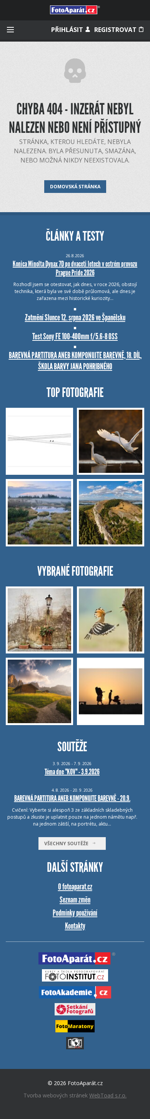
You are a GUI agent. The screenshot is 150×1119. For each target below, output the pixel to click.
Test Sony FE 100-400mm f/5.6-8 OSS (75, 336)
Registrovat (116, 29)
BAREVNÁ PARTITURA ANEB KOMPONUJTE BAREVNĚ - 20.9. (72, 798)
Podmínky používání (75, 913)
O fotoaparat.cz (75, 886)
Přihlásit (68, 29)
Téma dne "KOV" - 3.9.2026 (72, 771)
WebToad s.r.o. (108, 1095)
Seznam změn (75, 900)
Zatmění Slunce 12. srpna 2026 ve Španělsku (75, 317)
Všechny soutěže (68, 843)
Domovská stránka (75, 186)
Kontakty (75, 926)
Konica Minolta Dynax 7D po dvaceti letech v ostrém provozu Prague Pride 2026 (75, 268)
